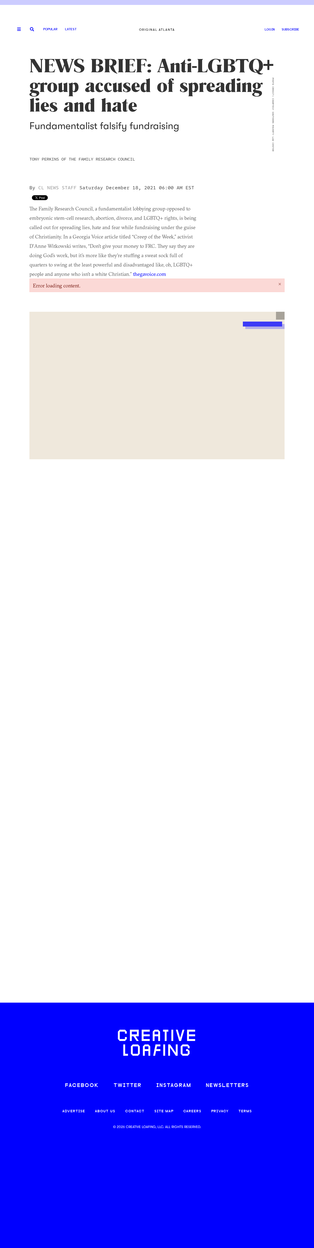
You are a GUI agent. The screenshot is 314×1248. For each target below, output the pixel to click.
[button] (280, 316)
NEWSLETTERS (227, 1085)
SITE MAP (163, 1111)
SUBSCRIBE (290, 29)
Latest (71, 29)
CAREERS (192, 1111)
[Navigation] (17, 29)
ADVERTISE (73, 1111)
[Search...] (32, 29)
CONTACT (134, 1111)
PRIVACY (220, 1111)
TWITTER (128, 1085)
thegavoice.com (149, 274)
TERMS (245, 1111)
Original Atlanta (157, 29)
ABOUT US (105, 1111)
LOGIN (270, 29)
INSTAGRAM (173, 1085)
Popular (50, 29)
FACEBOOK (82, 1085)
